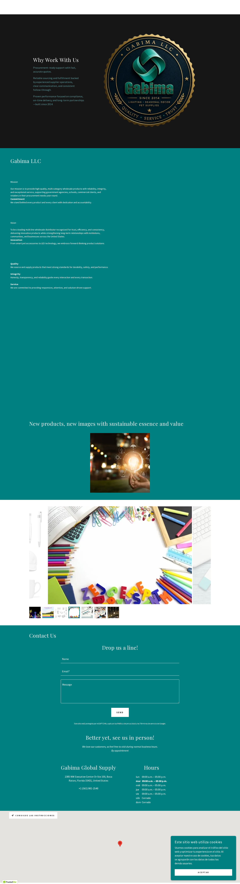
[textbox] (120, 659)
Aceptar (203, 872)
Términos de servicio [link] (148, 723)
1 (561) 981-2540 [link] (89, 788)
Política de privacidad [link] (126, 723)
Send (120, 712)
